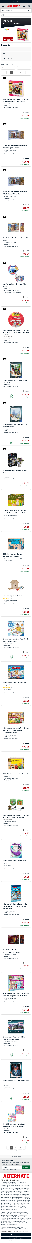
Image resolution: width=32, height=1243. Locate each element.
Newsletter (16, 1)
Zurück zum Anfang (16, 1156)
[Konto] (24, 6)
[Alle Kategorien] (3, 6)
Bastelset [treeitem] (5, 49)
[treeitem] (16, 58)
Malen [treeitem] (4, 53)
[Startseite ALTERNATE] (13, 5)
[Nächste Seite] (24, 72)
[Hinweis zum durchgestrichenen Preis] (5, 39)
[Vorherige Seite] (7, 72)
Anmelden (26, 1167)
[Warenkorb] (29, 6)
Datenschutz (13, 1169)
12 (20, 72)
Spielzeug (6, 15)
